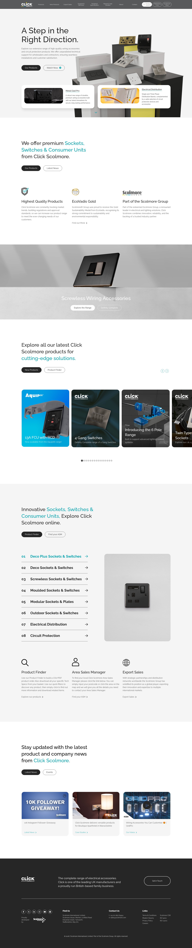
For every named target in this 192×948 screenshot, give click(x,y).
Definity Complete (109, 308)
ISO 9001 (163, 918)
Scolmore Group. (108, 936)
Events (49, 772)
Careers (145, 923)
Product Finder (55, 370)
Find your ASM (55, 534)
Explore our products (31, 697)
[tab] (82, 461)
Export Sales (128, 697)
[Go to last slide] (162, 371)
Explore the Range (82, 308)
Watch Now (52, 68)
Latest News (53, 168)
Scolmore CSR (165, 915)
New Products (31, 370)
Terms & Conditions (149, 915)
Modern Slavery (148, 918)
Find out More (78, 223)
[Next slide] (167, 371)
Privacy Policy (147, 921)
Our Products (31, 68)
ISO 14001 (163, 921)
